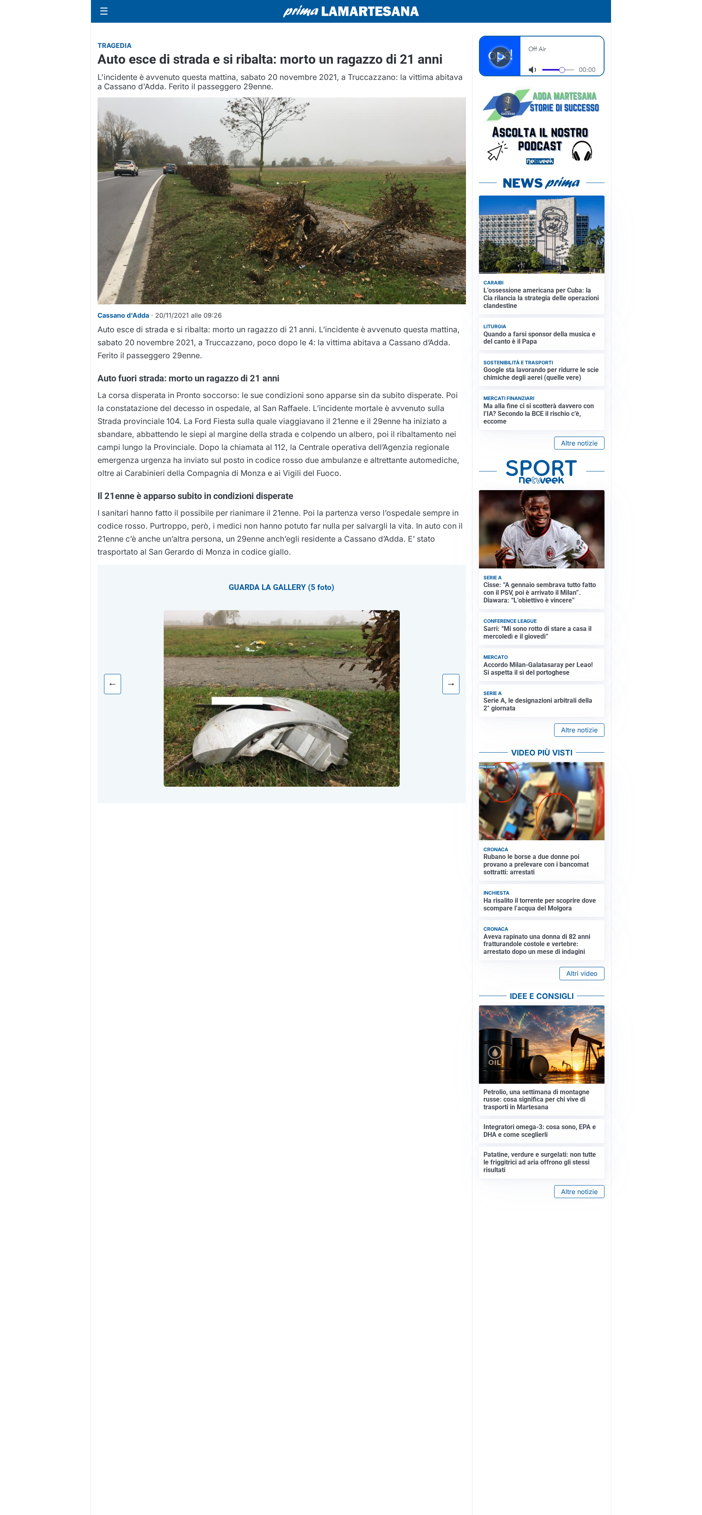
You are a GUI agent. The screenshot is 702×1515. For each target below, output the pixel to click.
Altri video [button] (582, 973)
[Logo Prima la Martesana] (350, 11)
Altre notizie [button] (579, 443)
